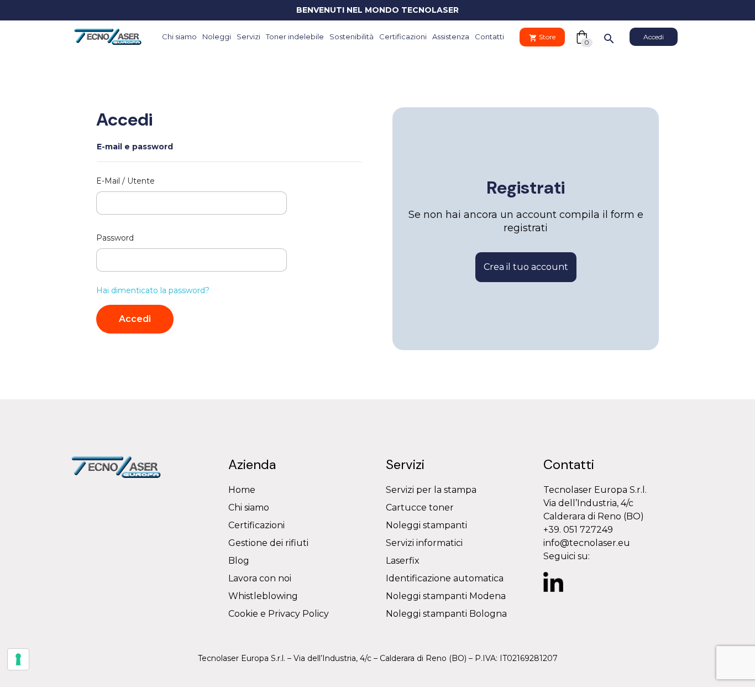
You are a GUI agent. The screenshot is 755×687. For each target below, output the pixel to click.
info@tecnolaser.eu (586, 543)
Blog (238, 560)
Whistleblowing (263, 596)
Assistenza (450, 36)
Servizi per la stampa (431, 490)
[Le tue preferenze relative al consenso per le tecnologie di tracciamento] (18, 659)
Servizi (248, 36)
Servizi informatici (424, 543)
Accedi (135, 319)
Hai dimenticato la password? (152, 290)
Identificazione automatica (445, 578)
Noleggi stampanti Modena (446, 596)
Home (241, 490)
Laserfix (403, 560)
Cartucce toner (420, 507)
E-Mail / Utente (125, 181)
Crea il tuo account (526, 267)
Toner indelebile (295, 36)
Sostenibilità (351, 36)
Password (115, 238)
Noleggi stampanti (426, 525)
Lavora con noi (259, 578)
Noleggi (216, 36)
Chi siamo (179, 36)
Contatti (489, 36)
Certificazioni (403, 36)
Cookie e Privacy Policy (278, 613)
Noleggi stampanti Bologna (446, 613)
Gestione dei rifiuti (268, 543)
